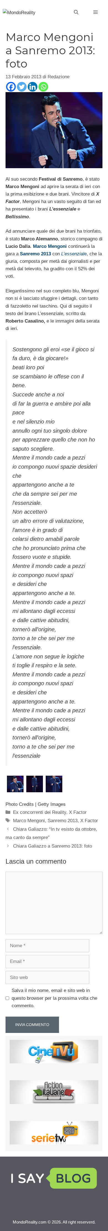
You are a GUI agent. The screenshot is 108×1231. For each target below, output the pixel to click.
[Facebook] (11, 87)
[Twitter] (22, 87)
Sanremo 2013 (63, 820)
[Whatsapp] (43, 87)
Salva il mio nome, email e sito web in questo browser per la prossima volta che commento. (54, 998)
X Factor (78, 812)
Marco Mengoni (29, 820)
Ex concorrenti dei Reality (39, 812)
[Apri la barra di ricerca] (76, 12)
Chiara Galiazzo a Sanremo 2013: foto (52, 846)
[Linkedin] (32, 87)
